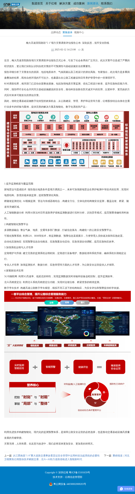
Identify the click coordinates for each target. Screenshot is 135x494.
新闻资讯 (92, 3)
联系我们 (106, 3)
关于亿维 (51, 3)
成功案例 (79, 3)
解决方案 (65, 3)
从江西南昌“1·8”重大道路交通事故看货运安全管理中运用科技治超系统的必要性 (56, 455)
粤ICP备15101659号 (79, 472)
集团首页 (37, 3)
